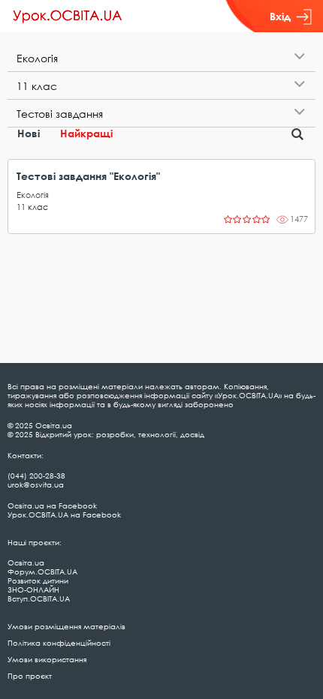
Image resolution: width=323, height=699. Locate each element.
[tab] (161, 58)
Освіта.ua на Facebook (52, 505)
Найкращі (86, 133)
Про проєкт (30, 675)
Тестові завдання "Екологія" (88, 176)
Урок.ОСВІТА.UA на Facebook (64, 514)
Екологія (33, 195)
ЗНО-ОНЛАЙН (33, 589)
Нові (28, 133)
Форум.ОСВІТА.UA (42, 571)
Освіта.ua (26, 562)
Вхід (280, 16)
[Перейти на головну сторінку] (67, 16)
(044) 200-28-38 (36, 475)
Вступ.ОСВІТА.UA (39, 598)
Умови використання (47, 659)
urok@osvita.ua (36, 484)
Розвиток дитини (38, 580)
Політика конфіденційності (59, 642)
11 (21, 207)
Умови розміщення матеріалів (66, 626)
